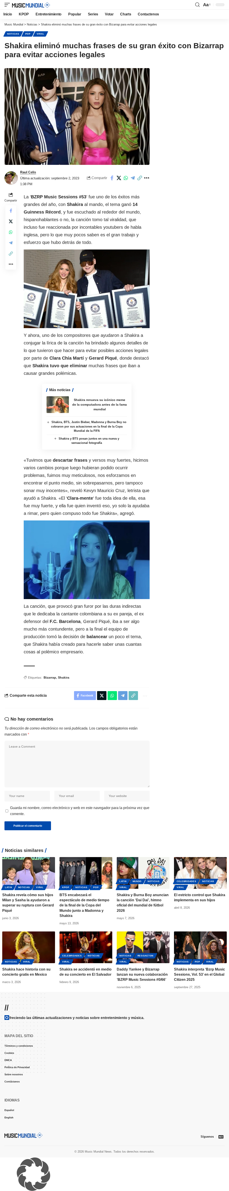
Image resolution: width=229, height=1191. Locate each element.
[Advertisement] (87, 224)
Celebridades (186, 945)
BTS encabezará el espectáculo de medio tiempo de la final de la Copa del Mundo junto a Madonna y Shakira (84, 969)
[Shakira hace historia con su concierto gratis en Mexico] (28, 1011)
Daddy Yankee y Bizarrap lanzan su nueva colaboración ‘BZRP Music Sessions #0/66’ (142, 1039)
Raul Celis (28, 172)
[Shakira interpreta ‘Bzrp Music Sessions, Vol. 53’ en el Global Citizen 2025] (200, 1011)
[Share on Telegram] (132, 178)
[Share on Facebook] (112, 178)
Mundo (137, 945)
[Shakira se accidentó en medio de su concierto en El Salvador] (85, 1011)
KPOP (65, 951)
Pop (28, 34)
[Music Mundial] (31, 4)
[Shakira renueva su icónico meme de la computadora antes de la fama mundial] (58, 469)
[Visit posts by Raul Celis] (11, 178)
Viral (40, 34)
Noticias (13, 34)
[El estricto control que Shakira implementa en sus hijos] (200, 937)
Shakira (63, 742)
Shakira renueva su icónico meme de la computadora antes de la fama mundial (99, 468)
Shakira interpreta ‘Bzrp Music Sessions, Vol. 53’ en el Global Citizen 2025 (199, 1039)
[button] (8, 4)
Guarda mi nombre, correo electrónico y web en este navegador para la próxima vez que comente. (79, 875)
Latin (8, 951)
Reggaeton (145, 1020)
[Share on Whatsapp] (126, 178)
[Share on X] (119, 178)
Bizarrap (50, 742)
